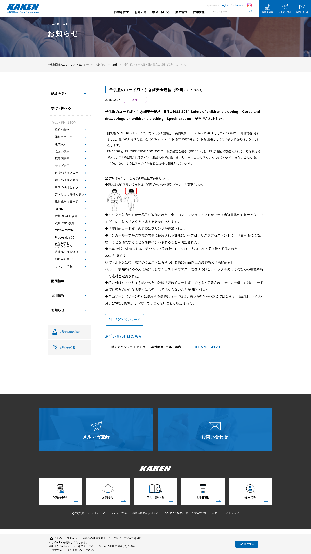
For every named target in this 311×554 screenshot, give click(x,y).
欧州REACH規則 (66, 216)
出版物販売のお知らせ (145, 513)
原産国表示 (62, 158)
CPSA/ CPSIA (64, 230)
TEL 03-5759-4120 (203, 347)
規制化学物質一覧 (66, 201)
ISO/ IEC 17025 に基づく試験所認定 (185, 513)
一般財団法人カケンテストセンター (68, 64)
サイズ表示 (62, 165)
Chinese (238, 5)
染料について (64, 136)
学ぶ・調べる (161, 12)
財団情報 (181, 12)
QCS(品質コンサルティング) (88, 513)
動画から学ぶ (64, 259)
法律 (115, 64)
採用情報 (199, 12)
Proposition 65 (64, 237)
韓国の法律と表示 (66, 180)
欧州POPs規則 (65, 223)
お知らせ (140, 12)
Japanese (211, 5)
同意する (246, 544)
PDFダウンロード (127, 319)
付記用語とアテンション (64, 245)
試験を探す (121, 12)
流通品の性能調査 (66, 251)
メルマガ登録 (119, 513)
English (225, 5)
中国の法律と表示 (66, 187)
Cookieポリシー (69, 546)
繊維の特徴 (62, 129)
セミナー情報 (64, 266)
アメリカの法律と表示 (69, 194)
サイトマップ (231, 513)
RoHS (59, 208)
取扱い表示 (62, 151)
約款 (215, 513)
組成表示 (61, 144)
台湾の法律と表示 (66, 172)
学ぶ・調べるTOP (64, 122)
